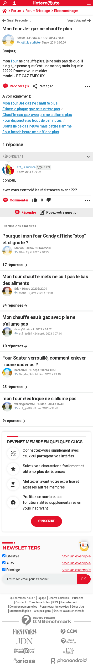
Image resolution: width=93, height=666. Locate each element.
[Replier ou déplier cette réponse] (88, 156)
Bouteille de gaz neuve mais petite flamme (37, 126)
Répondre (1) (19, 86)
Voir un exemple (76, 556)
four (14, 61)
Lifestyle (12, 556)
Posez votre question (62, 212)
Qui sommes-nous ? (22, 598)
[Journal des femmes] (24, 632)
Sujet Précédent (19, 20)
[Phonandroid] (68, 661)
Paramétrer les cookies (54, 606)
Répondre (28, 212)
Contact (21, 602)
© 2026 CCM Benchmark (68, 611)
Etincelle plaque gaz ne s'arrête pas (31, 109)
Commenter (19, 200)
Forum (16, 11)
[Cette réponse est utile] (35, 200)
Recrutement (69, 602)
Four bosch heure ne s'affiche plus (30, 132)
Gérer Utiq (78, 606)
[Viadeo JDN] (68, 651)
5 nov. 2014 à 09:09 (54, 42)
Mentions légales (20, 611)
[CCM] (68, 632)
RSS (55, 602)
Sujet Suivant (76, 20)
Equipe (42, 598)
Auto (9, 563)
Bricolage (12, 570)
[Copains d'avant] (24, 651)
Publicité (77, 598)
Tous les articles (39, 602)
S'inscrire (46, 521)
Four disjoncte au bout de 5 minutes (32, 120)
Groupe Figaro (42, 611)
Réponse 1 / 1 (12, 156)
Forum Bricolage (38, 11)
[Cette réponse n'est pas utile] (49, 200)
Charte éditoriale (59, 598)
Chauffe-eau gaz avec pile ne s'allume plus (37, 114)
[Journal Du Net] (24, 641)
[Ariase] (24, 660)
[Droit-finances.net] (68, 641)
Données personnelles (23, 606)
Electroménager (66, 11)
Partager (46, 86)
